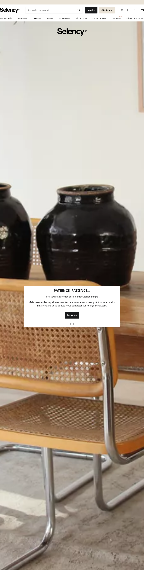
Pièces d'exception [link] (135, 18)
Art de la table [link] (99, 18)
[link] (10, 10)
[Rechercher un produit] (79, 10)
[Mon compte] (122, 10)
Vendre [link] (91, 10)
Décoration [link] (81, 18)
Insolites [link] (116, 18)
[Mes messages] (128, 10)
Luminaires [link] (64, 18)
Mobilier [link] (37, 18)
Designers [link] (22, 18)
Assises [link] (50, 18)
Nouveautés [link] (6, 18)
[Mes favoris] (135, 10)
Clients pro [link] (106, 10)
